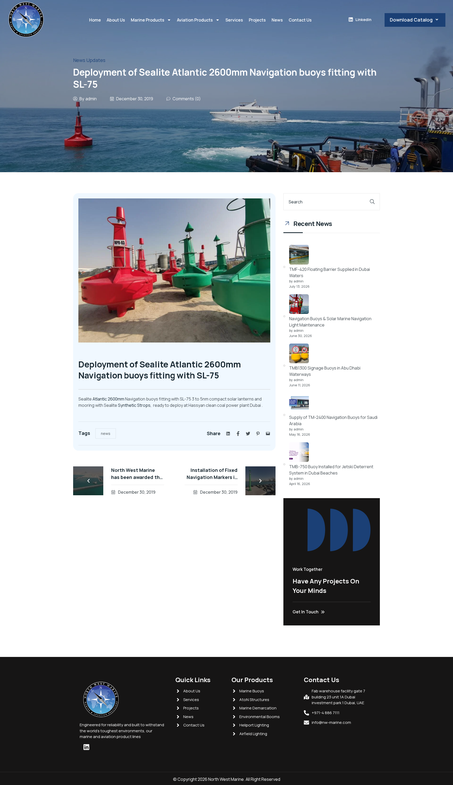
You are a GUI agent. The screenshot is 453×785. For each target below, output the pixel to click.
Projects (257, 20)
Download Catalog (411, 20)
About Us (116, 20)
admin (91, 99)
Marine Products (147, 20)
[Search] (372, 201)
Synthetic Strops (134, 405)
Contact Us (300, 20)
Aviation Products (195, 20)
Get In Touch (306, 612)
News (277, 20)
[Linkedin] (86, 747)
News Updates (89, 60)
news (105, 433)
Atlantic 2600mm (108, 399)
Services (234, 20)
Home (95, 20)
